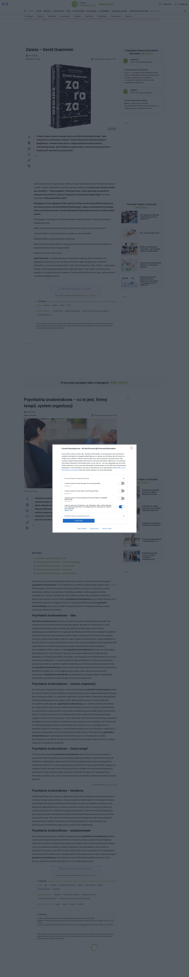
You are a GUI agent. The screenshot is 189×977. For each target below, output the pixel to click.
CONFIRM (79, 520)
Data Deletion (82, 528)
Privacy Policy (107, 528)
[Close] (132, 449)
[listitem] (94, 478)
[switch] (121, 483)
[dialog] (94, 488)
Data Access (94, 528)
